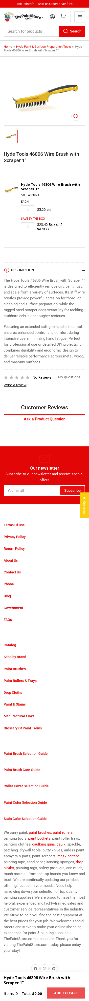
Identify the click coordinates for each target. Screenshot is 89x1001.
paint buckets (39, 838)
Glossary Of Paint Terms (23, 728)
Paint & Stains (15, 704)
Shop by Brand (15, 657)
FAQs (8, 620)
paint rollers (63, 832)
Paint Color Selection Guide (25, 802)
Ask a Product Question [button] (45, 419)
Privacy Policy (15, 537)
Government (13, 608)
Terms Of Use (14, 525)
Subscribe (72, 490)
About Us (11, 560)
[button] (17, 377)
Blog (7, 596)
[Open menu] (79, 16)
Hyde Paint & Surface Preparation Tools (43, 46)
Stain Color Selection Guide (25, 819)
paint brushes (40, 832)
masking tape (68, 856)
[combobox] (44, 31)
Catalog (10, 645)
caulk (61, 844)
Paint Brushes (15, 669)
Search (75, 31)
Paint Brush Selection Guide (26, 753)
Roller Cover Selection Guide (26, 786)
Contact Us (12, 572)
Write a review (15, 385)
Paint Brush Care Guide (22, 770)
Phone (9, 584)
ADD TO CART (66, 993)
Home (8, 46)
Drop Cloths (13, 692)
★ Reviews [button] (84, 505)
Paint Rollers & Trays (20, 681)
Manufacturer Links (19, 716)
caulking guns (43, 844)
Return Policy (14, 549)
